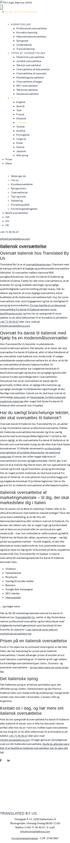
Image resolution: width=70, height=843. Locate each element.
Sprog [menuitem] (15, 98)
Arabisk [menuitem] (20, 130)
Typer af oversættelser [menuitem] (28, 53)
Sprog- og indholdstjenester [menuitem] (21, 11)
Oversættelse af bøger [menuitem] (29, 81)
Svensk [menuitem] (20, 147)
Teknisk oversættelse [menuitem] (28, 65)
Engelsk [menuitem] (20, 102)
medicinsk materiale (11, 401)
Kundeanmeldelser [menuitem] (22, 184)
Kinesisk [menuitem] (21, 118)
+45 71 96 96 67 (9, 231)
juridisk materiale (55, 397)
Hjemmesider (13, 597)
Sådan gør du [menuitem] (18, 176)
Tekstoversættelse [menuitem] (27, 89)
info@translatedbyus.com (15, 238)
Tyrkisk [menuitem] (20, 126)
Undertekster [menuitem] (24, 44)
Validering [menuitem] (17, 200)
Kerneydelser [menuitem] (21, 24)
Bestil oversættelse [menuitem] (16, 212)
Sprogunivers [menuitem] (18, 188)
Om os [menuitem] (15, 180)
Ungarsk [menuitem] (21, 138)
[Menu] (1, 7)
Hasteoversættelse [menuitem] (27, 93)
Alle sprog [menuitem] (22, 155)
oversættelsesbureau (38, 264)
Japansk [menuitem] (21, 151)
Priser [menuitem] (8, 159)
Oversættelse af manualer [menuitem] (31, 73)
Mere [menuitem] (8, 163)
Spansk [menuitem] (20, 106)
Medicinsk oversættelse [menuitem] (30, 56)
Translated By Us (25, 617)
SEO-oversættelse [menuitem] (27, 85)
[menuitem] (7, 216)
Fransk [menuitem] (20, 114)
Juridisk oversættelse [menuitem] (28, 61)
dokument (20, 397)
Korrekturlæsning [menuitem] (26, 32)
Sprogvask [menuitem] (22, 40)
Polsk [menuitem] (19, 142)
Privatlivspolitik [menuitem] (20, 204)
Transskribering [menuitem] (25, 48)
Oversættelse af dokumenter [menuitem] (33, 69)
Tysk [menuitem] (19, 110)
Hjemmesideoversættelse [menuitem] (31, 36)
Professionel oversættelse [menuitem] (31, 28)
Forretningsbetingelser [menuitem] (24, 208)
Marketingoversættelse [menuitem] (30, 77)
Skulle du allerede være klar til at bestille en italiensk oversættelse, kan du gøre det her (34, 748)
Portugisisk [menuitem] (23, 134)
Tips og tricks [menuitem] (18, 196)
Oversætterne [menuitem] (19, 192)
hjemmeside (37, 397)
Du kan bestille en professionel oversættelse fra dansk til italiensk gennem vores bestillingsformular (33, 309)
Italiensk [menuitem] (21, 122)
